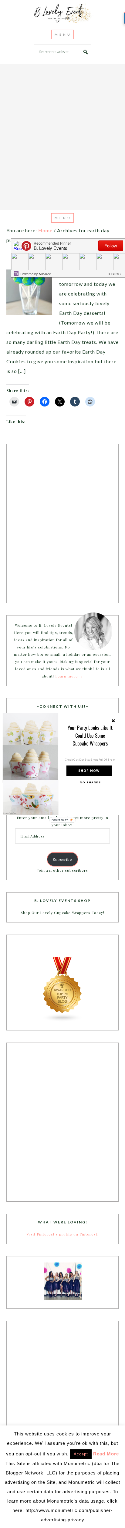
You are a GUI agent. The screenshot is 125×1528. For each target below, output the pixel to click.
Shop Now (89, 771)
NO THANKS (90, 782)
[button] (90, 735)
